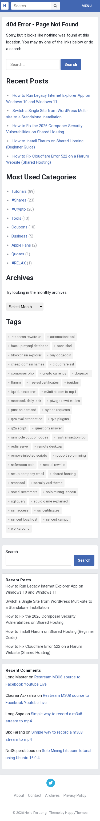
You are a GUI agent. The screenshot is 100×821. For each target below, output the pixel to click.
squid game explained (51, 501)
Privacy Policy (74, 795)
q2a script (18, 428)
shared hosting (64, 474)
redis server (20, 446)
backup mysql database (29, 346)
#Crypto (18, 209)
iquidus (73, 382)
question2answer (48, 428)
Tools (16, 218)
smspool (18, 483)
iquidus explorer (23, 392)
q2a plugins (60, 419)
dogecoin (82, 373)
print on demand (23, 410)
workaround (20, 528)
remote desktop (49, 446)
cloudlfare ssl (63, 364)
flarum (16, 382)
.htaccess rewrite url (26, 337)
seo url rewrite (54, 465)
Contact (34, 795)
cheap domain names (27, 364)
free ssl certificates (44, 382)
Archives (52, 795)
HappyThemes (76, 813)
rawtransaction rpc (71, 437)
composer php (22, 373)
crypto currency (54, 373)
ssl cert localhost (24, 519)
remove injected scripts (29, 455)
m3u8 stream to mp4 (60, 392)
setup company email (27, 474)
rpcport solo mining (70, 455)
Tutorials (19, 191)
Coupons (19, 227)
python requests (57, 410)
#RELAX (18, 263)
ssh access (20, 510)
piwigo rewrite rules (65, 401)
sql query (18, 501)
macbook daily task (26, 401)
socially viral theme (47, 483)
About (19, 795)
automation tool (62, 337)
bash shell (65, 346)
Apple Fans (21, 245)
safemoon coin (22, 465)
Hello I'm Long (36, 813)
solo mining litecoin (61, 492)
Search (12, 551)
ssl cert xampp (57, 519)
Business (19, 236)
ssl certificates (48, 510)
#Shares (18, 200)
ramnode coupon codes (29, 437)
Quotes (17, 254)
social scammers (24, 492)
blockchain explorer (26, 355)
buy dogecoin (60, 355)
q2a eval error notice (26, 419)
